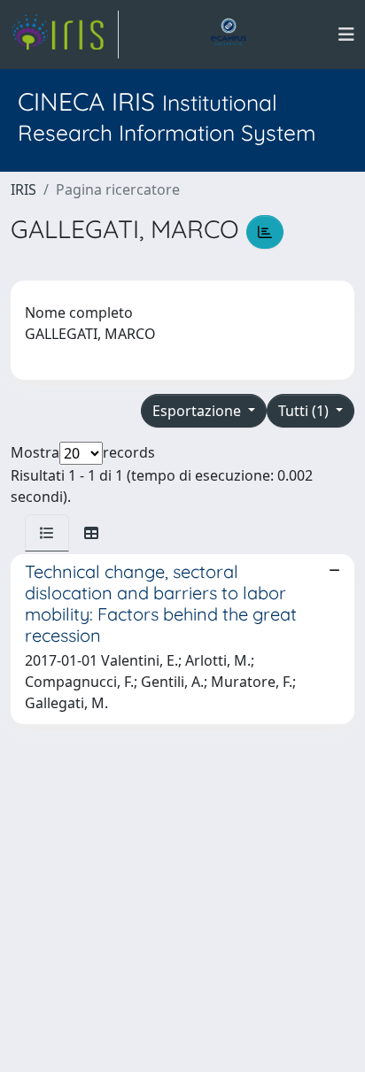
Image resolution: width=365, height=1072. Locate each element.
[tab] (47, 532)
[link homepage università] (228, 34)
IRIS (23, 189)
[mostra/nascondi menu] (346, 34)
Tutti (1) (305, 410)
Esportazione (198, 410)
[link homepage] (65, 34)
